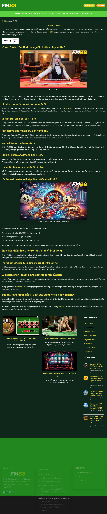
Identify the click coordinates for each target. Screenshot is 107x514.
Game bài (43, 14)
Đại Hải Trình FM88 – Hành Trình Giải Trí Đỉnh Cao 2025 (97, 393)
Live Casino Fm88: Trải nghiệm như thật (59, 338)
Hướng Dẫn (87, 14)
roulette (66, 108)
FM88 (17, 14)
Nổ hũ (51, 14)
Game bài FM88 (89, 332)
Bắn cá (58, 14)
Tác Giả (79, 484)
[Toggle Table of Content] (14, 41)
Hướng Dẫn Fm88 (89, 336)
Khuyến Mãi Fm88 (89, 340)
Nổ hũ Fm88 (87, 344)
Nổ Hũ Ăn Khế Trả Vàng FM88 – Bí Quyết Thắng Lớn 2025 (96, 420)
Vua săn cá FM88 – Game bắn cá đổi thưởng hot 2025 (97, 406)
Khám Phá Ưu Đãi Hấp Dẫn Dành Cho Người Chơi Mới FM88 (96, 380)
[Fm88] (13, 5)
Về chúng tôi (81, 480)
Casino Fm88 (88, 328)
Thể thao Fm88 (89, 348)
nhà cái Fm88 (22, 287)
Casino (34, 14)
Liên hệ (79, 477)
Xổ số (66, 14)
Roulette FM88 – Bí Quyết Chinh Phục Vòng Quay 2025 (21, 339)
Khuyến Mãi (75, 14)
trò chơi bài (63, 307)
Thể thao (25, 14)
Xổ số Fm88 (87, 352)
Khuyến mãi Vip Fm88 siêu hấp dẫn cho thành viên (96, 366)
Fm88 (4, 21)
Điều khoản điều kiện (84, 473)
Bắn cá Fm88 (88, 324)
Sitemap (44, 511)
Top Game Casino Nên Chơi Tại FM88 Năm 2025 (59, 375)
